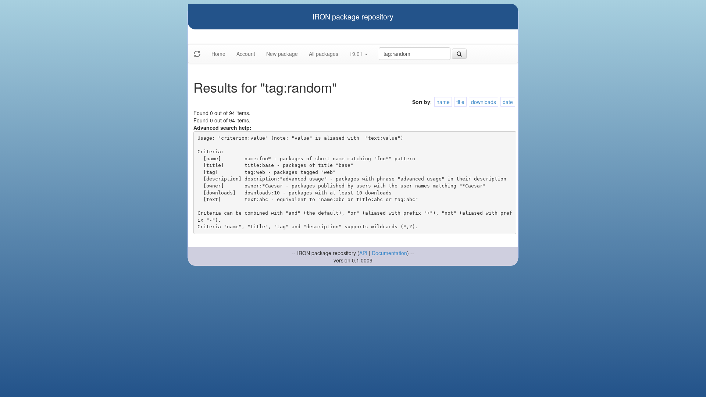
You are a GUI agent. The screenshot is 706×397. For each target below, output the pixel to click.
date (508, 101)
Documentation (389, 253)
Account (245, 53)
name (443, 101)
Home (218, 53)
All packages (323, 53)
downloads (483, 101)
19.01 (356, 53)
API (363, 253)
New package (282, 53)
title (460, 101)
